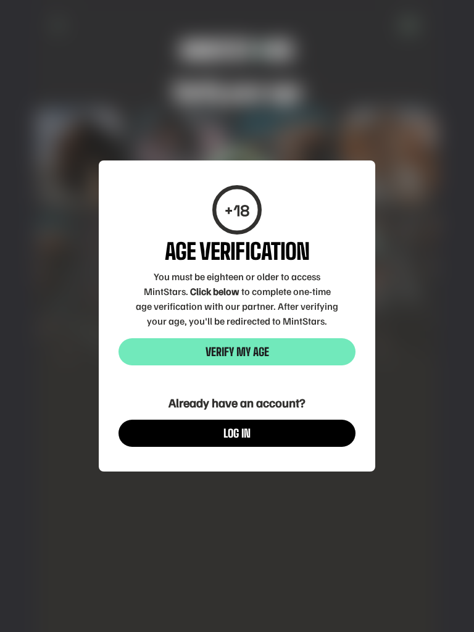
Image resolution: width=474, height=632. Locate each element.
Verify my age (237, 352)
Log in (237, 433)
